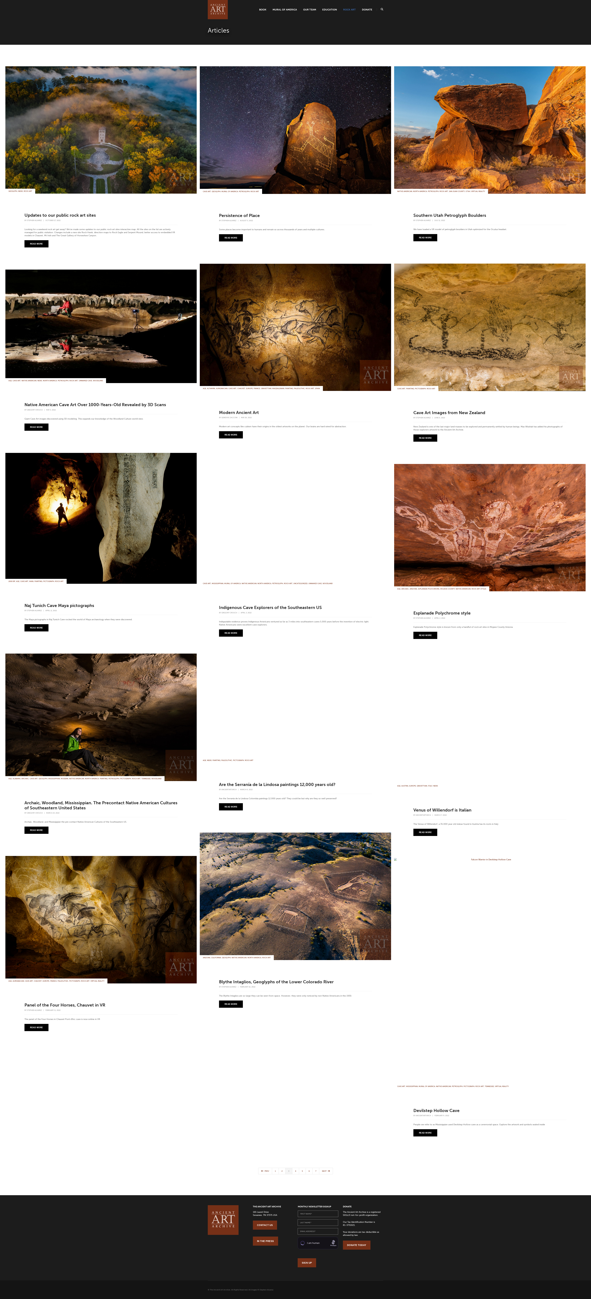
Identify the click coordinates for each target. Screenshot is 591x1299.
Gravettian (266, 389)
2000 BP (11, 581)
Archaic (405, 589)
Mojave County (447, 589)
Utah (468, 191)
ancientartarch (229, 790)
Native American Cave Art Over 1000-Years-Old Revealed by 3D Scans (95, 404)
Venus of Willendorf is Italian (442, 810)
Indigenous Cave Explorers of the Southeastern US (270, 607)
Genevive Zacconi (229, 418)
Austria (404, 786)
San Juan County (457, 191)
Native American (404, 191)
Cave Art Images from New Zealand (449, 412)
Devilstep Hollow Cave (436, 1110)
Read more (36, 244)
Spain (317, 389)
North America (420, 191)
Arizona (413, 589)
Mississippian (217, 584)
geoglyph (12, 191)
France (257, 389)
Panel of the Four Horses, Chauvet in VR (64, 1005)
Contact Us (265, 1225)
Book (262, 9)
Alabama (16, 779)
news (20, 191)
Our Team (309, 9)
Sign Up (307, 1262)
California (216, 958)
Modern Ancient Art (239, 412)
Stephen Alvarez (34, 220)
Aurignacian (221, 389)
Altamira (211, 389)
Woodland (98, 381)
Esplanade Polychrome (428, 589)
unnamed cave (85, 381)
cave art (207, 192)
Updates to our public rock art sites (60, 215)
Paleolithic (299, 389)
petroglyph (244, 192)
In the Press (265, 1241)
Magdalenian (278, 389)
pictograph (420, 389)
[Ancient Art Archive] (218, 9)
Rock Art (349, 9)
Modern (64, 779)
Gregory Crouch (35, 410)
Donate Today (356, 1245)
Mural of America (285, 9)
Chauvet (241, 389)
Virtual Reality (478, 191)
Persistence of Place (239, 215)
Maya (31, 581)
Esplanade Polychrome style (442, 613)
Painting (410, 389)
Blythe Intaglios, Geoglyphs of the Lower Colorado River (276, 981)
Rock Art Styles (479, 589)
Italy (430, 786)
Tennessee (146, 779)
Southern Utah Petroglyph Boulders (449, 215)
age (204, 389)
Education (329, 9)
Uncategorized (300, 584)
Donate (367, 9)
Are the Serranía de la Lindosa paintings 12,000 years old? (277, 784)
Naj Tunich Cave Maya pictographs (59, 605)
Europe (249, 389)
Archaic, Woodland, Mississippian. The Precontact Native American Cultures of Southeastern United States (100, 805)
